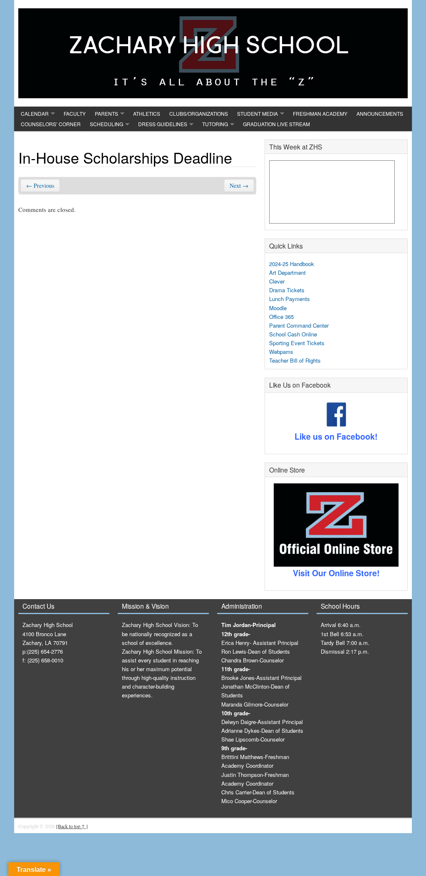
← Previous (40, 185)
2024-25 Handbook (291, 264)
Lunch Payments (289, 299)
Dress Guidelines (162, 123)
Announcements (380, 113)
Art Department (287, 272)
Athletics (146, 113)
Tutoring (215, 123)
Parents (106, 113)
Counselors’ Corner (51, 123)
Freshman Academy (320, 113)
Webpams (281, 352)
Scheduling (106, 123)
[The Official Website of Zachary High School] (213, 53)
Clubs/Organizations (198, 113)
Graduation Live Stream (276, 123)
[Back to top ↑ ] (72, 826)
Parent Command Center (299, 325)
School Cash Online (293, 334)
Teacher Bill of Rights (295, 360)
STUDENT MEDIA (257, 113)
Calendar (35, 113)
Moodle (278, 308)
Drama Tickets (287, 290)
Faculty (75, 113)
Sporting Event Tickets (296, 343)
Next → (239, 185)
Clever (277, 281)
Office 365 (281, 317)
